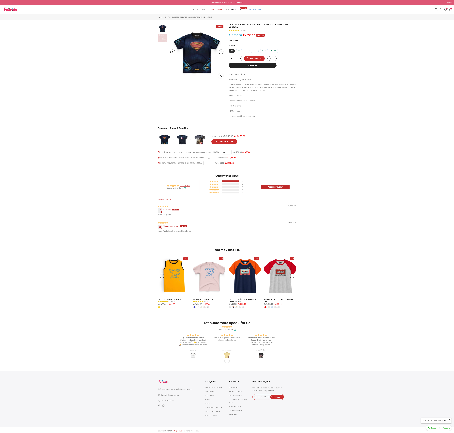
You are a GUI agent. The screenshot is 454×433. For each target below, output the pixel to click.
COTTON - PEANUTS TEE (203, 299)
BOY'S (195, 9)
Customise (256, 9)
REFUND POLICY (235, 406)
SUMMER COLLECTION (213, 408)
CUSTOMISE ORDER (212, 411)
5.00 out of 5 (185, 186)
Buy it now (253, 65)
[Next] (221, 52)
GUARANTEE (233, 388)
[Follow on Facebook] (159, 405)
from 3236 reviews (225, 329)
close (5, 2)
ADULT (243, 9)
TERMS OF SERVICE (236, 410)
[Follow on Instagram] (163, 405)
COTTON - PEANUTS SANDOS (170, 299)
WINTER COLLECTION (213, 388)
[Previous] (172, 52)
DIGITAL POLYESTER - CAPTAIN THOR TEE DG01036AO (181, 163)
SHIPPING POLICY (235, 395)
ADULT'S (208, 399)
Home (160, 17)
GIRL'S (204, 9)
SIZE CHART (233, 414)
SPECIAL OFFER (216, 9)
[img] (163, 206)
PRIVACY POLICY (235, 391)
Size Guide (233, 40)
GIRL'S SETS (209, 391)
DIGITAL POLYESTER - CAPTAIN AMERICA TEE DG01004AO (182, 157)
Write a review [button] (275, 187)
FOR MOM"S (231, 9)
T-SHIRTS (208, 404)
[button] (234, 30)
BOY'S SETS (209, 395)
